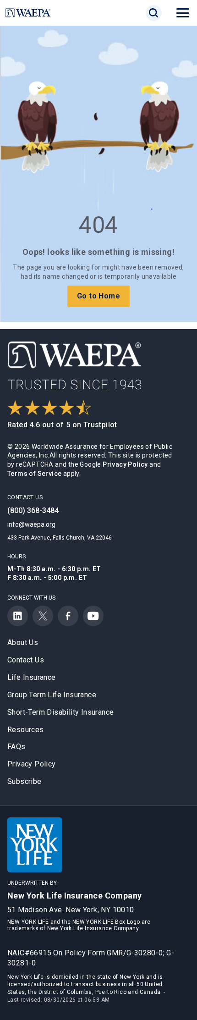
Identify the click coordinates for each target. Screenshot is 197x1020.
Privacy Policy (125, 464)
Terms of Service (34, 473)
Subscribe (24, 781)
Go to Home (98, 296)
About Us (22, 642)
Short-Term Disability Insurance (60, 712)
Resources (25, 729)
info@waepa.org (31, 524)
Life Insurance (31, 677)
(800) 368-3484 (33, 510)
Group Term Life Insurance (51, 694)
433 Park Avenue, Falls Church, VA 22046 (59, 538)
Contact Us (25, 660)
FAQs (16, 746)
